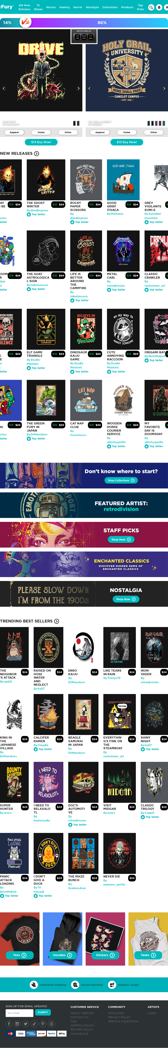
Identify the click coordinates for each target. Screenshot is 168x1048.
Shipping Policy (82, 1025)
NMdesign (96, 124)
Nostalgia (92, 7)
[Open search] (151, 7)
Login (152, 1013)
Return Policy (82, 1029)
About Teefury (82, 1013)
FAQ (73, 1021)
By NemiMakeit (155, 356)
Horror (77, 7)
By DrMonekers (37, 434)
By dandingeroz (37, 210)
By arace (6, 812)
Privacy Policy (119, 1017)
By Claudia (41, 745)
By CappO (147, 812)
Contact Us (79, 1017)
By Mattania (115, 213)
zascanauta (12, 124)
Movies (51, 7)
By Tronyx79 (111, 678)
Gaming (64, 7)
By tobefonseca (37, 285)
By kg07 (39, 688)
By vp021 (6, 681)
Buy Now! (41, 142)
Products (127, 7)
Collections (110, 7)
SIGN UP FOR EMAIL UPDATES (26, 1006)
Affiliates (116, 1013)
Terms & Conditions (123, 1021)
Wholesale (79, 1033)
